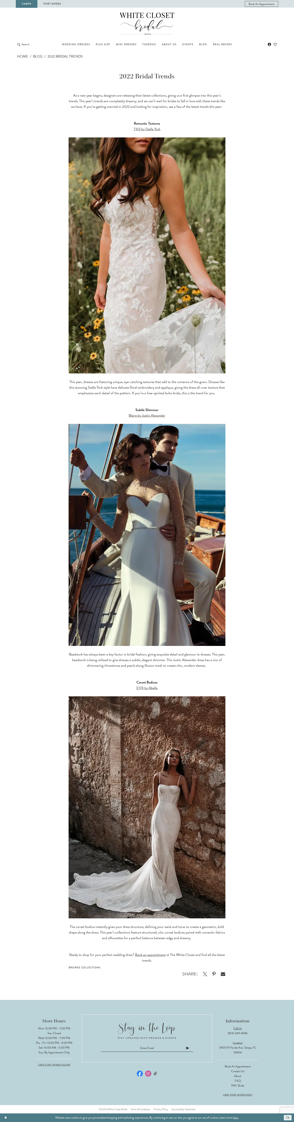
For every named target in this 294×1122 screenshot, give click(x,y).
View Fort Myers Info (237, 1095)
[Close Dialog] (5, 1117)
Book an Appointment (238, 1066)
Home (22, 56)
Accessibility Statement (183, 1109)
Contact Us (237, 1071)
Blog (38, 56)
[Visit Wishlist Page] (275, 44)
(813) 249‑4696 (237, 1033)
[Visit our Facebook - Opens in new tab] (140, 1074)
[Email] (223, 974)
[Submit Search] (18, 44)
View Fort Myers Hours (54, 1065)
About (237, 1076)
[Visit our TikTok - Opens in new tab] (155, 1073)
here (235, 1117)
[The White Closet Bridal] (147, 24)
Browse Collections (84, 967)
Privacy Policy (161, 1109)
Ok (288, 1117)
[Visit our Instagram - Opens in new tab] (148, 1074)
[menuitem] (261, 4)
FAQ (238, 1081)
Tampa (26, 4)
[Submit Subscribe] (187, 1048)
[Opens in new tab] (205, 974)
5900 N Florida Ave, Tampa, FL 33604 (237, 1050)
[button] (269, 44)
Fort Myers (52, 4)
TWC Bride (237, 1085)
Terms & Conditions (140, 1109)
